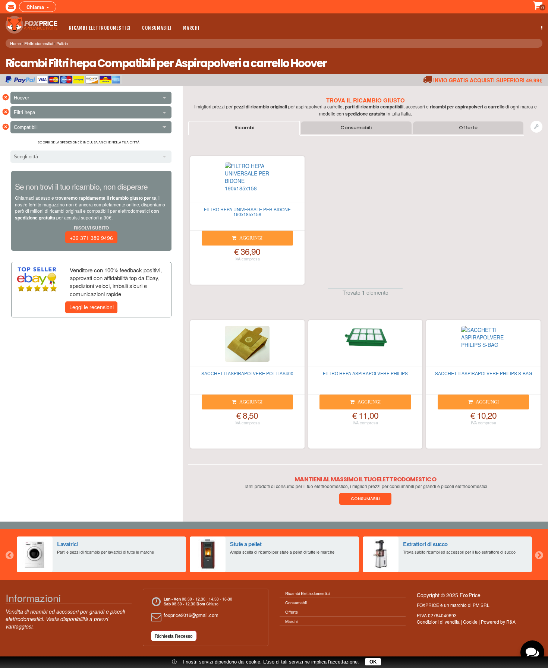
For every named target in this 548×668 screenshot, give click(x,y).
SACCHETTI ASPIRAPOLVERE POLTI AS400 (247, 373)
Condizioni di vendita (438, 621)
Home (15, 43)
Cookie (470, 621)
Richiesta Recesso (174, 636)
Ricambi (244, 127)
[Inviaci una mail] (11, 6)
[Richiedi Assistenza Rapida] (536, 127)
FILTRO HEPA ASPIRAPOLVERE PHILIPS (365, 373)
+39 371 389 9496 (91, 237)
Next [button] (538, 554)
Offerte (468, 127)
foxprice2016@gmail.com (191, 614)
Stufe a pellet (245, 544)
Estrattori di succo (425, 544)
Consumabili (157, 28)
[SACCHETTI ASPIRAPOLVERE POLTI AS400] (247, 346)
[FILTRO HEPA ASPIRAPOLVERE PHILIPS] (365, 346)
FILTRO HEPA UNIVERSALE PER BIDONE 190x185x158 (247, 211)
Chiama (35, 6)
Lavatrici (67, 544)
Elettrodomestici (38, 43)
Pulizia (62, 43)
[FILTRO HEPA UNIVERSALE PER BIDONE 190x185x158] (247, 182)
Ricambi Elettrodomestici (100, 28)
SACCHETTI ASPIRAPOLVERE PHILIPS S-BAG (483, 373)
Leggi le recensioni (91, 307)
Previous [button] (9, 554)
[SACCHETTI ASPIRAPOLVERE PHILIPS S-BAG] (483, 346)
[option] (101, 554)
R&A (511, 621)
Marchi (191, 28)
